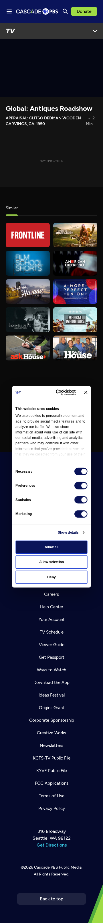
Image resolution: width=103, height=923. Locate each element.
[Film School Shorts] (28, 263)
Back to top (52, 899)
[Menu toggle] (9, 11)
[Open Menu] (95, 31)
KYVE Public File (51, 770)
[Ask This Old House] (28, 348)
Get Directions (52, 845)
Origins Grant (51, 707)
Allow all (52, 547)
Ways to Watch (51, 669)
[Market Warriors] (75, 319)
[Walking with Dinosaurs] (75, 235)
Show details (68, 532)
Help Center (51, 607)
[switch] (81, 485)
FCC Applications (51, 783)
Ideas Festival (52, 695)
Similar (12, 208)
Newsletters (51, 745)
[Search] (65, 11)
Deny (51, 577)
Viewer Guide (51, 644)
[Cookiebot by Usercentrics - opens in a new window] (58, 392)
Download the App (51, 682)
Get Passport (51, 657)
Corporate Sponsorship (51, 720)
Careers (51, 594)
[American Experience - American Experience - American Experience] (75, 263)
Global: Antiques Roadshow (49, 108)
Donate (84, 11)
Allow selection (51, 562)
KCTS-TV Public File (51, 758)
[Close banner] (85, 392)
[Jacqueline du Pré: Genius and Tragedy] (28, 319)
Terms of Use (51, 795)
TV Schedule (52, 632)
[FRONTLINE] (28, 235)
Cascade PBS (46, 867)
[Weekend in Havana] (28, 291)
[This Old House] (75, 348)
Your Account (52, 619)
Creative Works (51, 732)
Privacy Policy (51, 808)
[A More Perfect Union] (75, 291)
